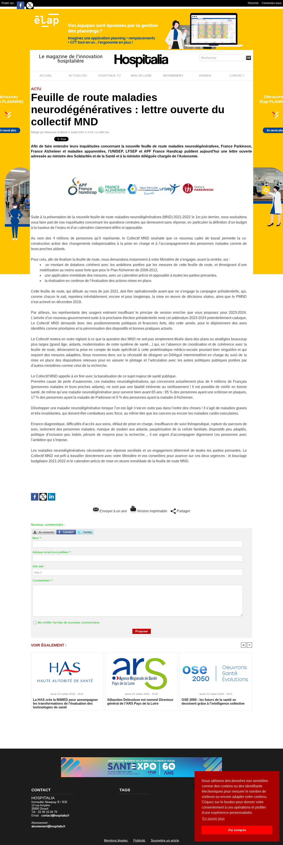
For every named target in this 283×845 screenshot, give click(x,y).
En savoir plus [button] (213, 818)
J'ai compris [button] (237, 830)
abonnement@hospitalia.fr (48, 826)
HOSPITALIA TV (109, 75)
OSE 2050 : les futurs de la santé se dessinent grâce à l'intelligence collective (213, 701)
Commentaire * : (43, 581)
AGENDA (205, 75)
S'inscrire (253, 3)
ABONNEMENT (173, 75)
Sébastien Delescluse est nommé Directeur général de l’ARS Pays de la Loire (140, 701)
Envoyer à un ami (113, 511)
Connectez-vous (271, 3)
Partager (183, 511)
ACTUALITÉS (78, 75)
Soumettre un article (165, 840)
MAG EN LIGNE (141, 75)
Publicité (139, 840)
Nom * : (37, 538)
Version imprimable (151, 511)
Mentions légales (116, 840)
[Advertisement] (141, 727)
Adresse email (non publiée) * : (52, 552)
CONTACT (237, 75)
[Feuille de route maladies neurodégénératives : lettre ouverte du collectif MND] (141, 165)
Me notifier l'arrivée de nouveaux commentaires (68, 623)
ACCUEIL (46, 75)
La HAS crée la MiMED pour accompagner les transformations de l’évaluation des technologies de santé (65, 703)
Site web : (39, 566)
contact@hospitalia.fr (55, 816)
